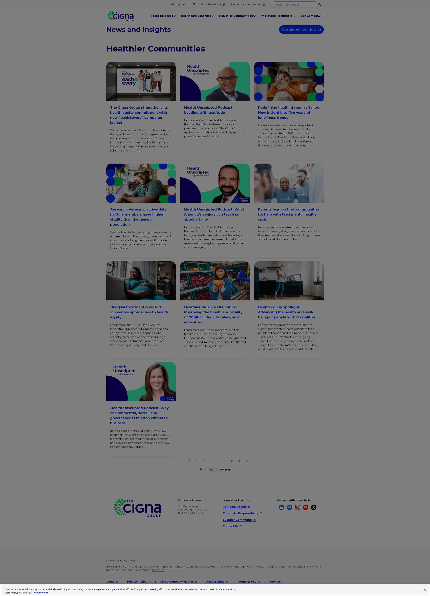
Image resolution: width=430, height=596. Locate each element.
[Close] (424, 589)
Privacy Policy (41, 592)
